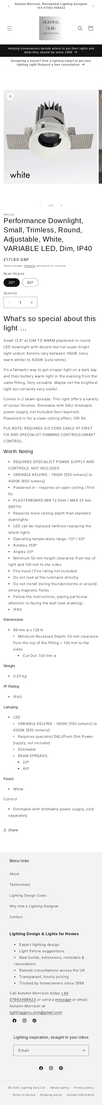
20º (12, 282)
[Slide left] (40, 205)
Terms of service (23, 1094)
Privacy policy (84, 1087)
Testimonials (19, 884)
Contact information (80, 1094)
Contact (16, 917)
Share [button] (13, 830)
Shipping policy (51, 1094)
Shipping (29, 265)
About (14, 874)
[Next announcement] (93, 6)
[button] (9, 28)
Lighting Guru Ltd (33, 1087)
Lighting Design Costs (27, 895)
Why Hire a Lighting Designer (34, 906)
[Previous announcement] (9, 6)
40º (30, 282)
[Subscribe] (83, 1050)
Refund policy (60, 1087)
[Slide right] (61, 205)
